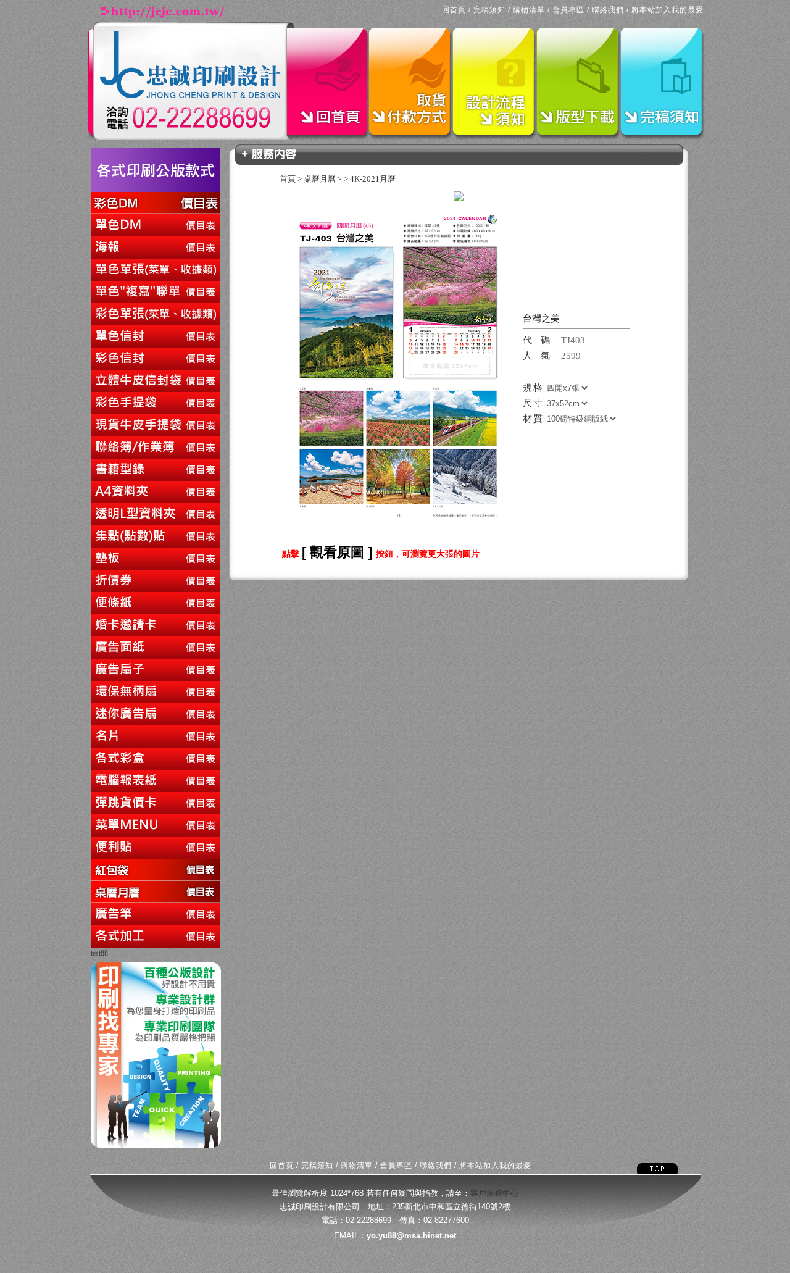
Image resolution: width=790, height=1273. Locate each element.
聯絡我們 (608, 10)
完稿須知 (489, 10)
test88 (99, 953)
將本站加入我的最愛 (667, 10)
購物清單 (529, 10)
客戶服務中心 (494, 1193)
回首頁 (454, 10)
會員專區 (568, 10)
